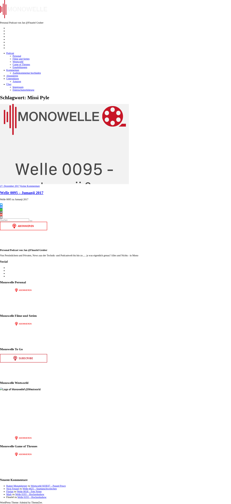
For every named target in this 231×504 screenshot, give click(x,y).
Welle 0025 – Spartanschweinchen (39, 488)
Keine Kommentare (30, 186)
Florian (9, 491)
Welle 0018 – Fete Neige (29, 491)
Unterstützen (12, 78)
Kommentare (12, 70)
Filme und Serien (21, 58)
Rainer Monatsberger (16, 486)
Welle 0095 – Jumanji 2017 (21, 193)
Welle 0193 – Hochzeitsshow (29, 494)
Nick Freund (12, 488)
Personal (17, 56)
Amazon (17, 81)
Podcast (10, 53)
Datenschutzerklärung (23, 90)
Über (8, 84)
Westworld (18, 61)
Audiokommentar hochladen (27, 73)
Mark (9, 494)
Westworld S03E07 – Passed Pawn (48, 486)
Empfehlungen (20, 67)
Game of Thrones (21, 64)
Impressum (18, 87)
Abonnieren (12, 75)
